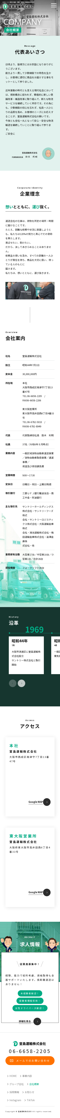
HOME (13, 1076)
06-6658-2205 (30, 1051)
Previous (12, 683)
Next (21, 683)
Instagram (15, 1100)
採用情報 (14, 1092)
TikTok (31, 1100)
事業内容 (27, 1076)
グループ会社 (16, 1084)
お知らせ (29, 1092)
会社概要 (34, 1084)
